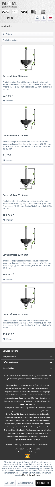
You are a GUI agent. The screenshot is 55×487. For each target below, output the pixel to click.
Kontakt (37, 449)
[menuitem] (38, 18)
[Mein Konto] (43, 18)
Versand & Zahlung (13, 445)
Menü (10, 17)
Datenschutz (43, 445)
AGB (29, 449)
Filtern (8, 34)
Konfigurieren (43, 483)
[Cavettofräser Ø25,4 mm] (27, 59)
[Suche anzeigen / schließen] (37, 18)
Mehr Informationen (31, 475)
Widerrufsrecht (29, 445)
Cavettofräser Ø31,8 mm (15, 195)
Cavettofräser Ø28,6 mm (15, 135)
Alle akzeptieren (25, 483)
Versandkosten (42, 376)
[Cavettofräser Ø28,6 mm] (27, 118)
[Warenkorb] (50, 18)
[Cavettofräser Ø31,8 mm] (27, 178)
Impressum (20, 449)
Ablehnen (9, 483)
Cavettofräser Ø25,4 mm (15, 76)
